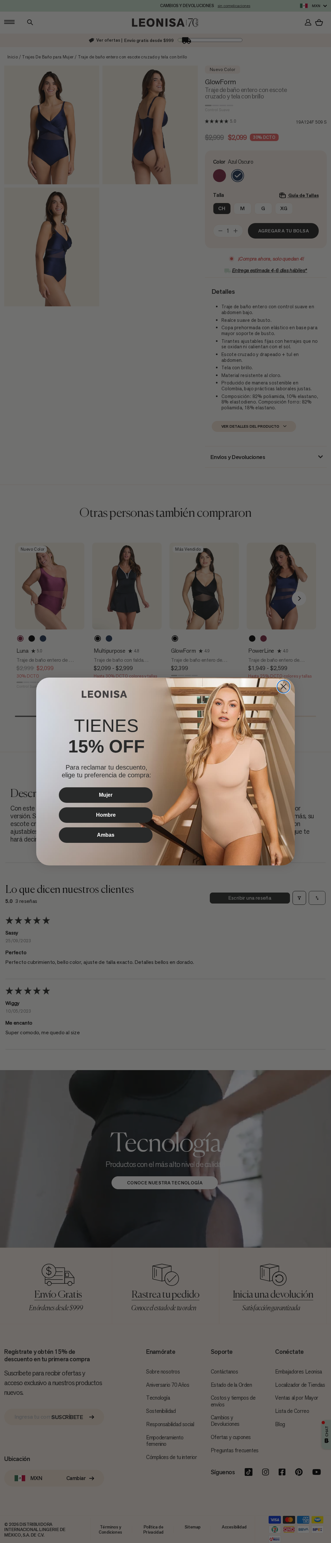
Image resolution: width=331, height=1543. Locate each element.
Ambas (105, 835)
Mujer (105, 795)
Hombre (106, 815)
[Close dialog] (283, 686)
